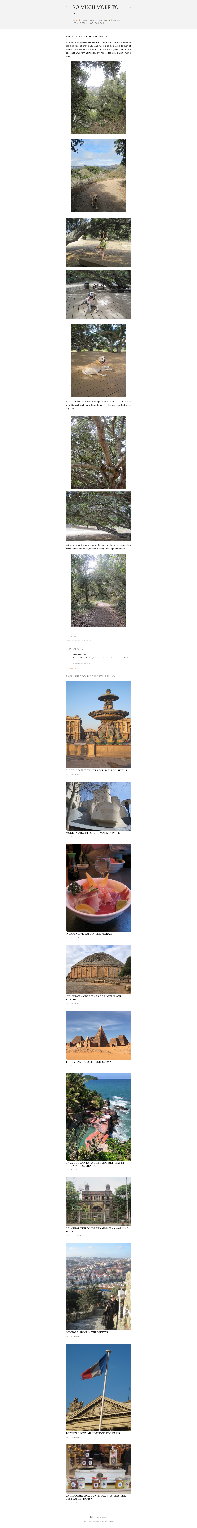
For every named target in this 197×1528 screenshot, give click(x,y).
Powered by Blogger (100, 1517)
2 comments (75, 938)
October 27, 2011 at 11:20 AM (82, 663)
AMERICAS (117, 20)
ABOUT (75, 20)
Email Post (74, 637)
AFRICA (107, 20)
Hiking (82, 640)
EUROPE (84, 20)
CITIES (82, 23)
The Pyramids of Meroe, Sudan (89, 1061)
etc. (79, 640)
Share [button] (67, 637)
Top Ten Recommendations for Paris (93, 1433)
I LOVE (90, 23)
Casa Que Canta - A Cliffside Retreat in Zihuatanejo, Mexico (95, 1164)
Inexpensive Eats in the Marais (89, 933)
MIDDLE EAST (96, 20)
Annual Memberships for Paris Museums (96, 770)
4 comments (75, 774)
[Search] (130, 6)
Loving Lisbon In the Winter (87, 1332)
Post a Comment (72, 668)
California (73, 640)
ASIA (76, 23)
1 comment (75, 837)
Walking (88, 640)
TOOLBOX (99, 23)
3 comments (75, 1437)
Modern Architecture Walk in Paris (93, 832)
